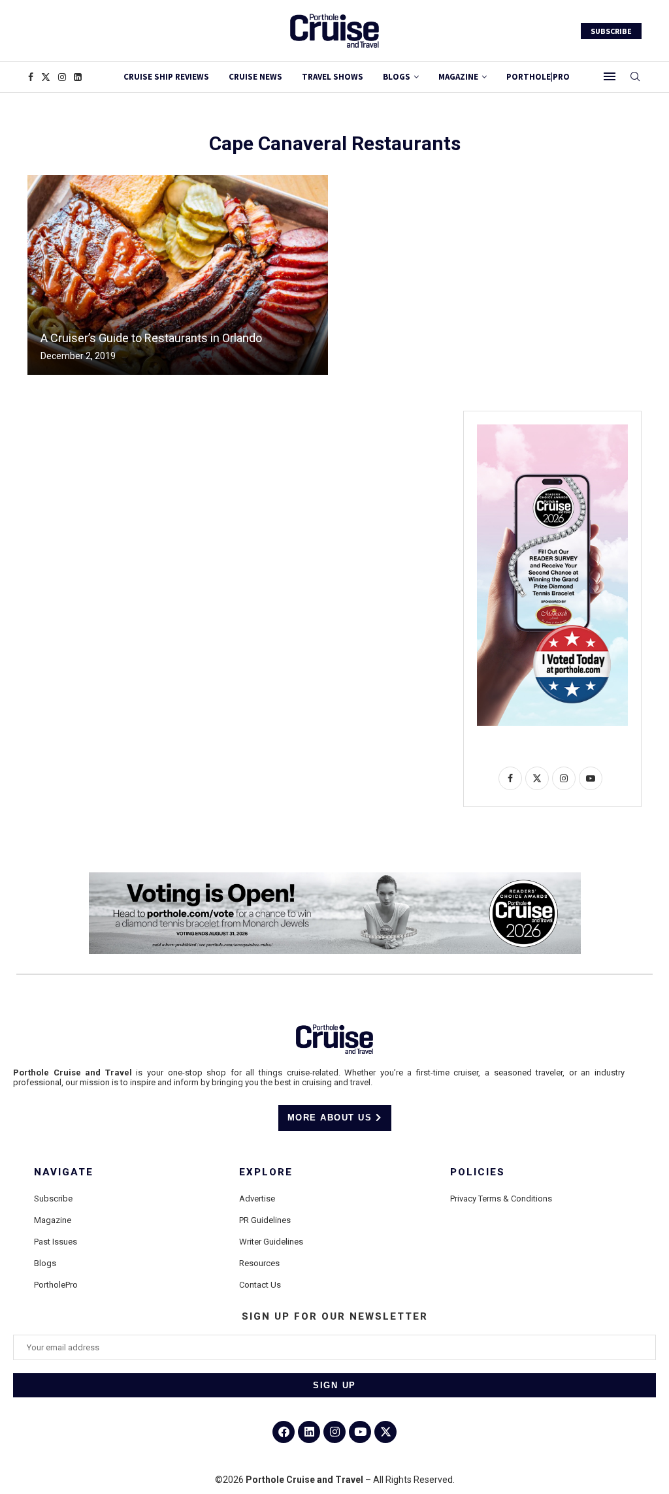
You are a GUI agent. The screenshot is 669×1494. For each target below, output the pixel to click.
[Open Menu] (609, 76)
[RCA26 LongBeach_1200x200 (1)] (335, 877)
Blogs (396, 76)
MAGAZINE (458, 76)
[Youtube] (360, 1432)
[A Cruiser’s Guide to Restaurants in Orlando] (177, 275)
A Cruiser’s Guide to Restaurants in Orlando (151, 338)
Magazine (52, 1220)
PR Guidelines (265, 1220)
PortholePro (56, 1284)
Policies (477, 1172)
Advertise (257, 1198)
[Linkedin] (77, 77)
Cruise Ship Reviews (166, 76)
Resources (259, 1263)
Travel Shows (332, 76)
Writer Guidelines (271, 1241)
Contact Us (260, 1284)
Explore (266, 1172)
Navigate (63, 1172)
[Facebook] (30, 77)
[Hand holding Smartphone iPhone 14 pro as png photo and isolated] (552, 429)
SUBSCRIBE (611, 31)
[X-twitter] (385, 1432)
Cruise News (255, 76)
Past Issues (55, 1241)
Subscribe (53, 1198)
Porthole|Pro (538, 76)
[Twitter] (46, 77)
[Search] (635, 77)
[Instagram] (62, 77)
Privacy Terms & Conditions (501, 1198)
